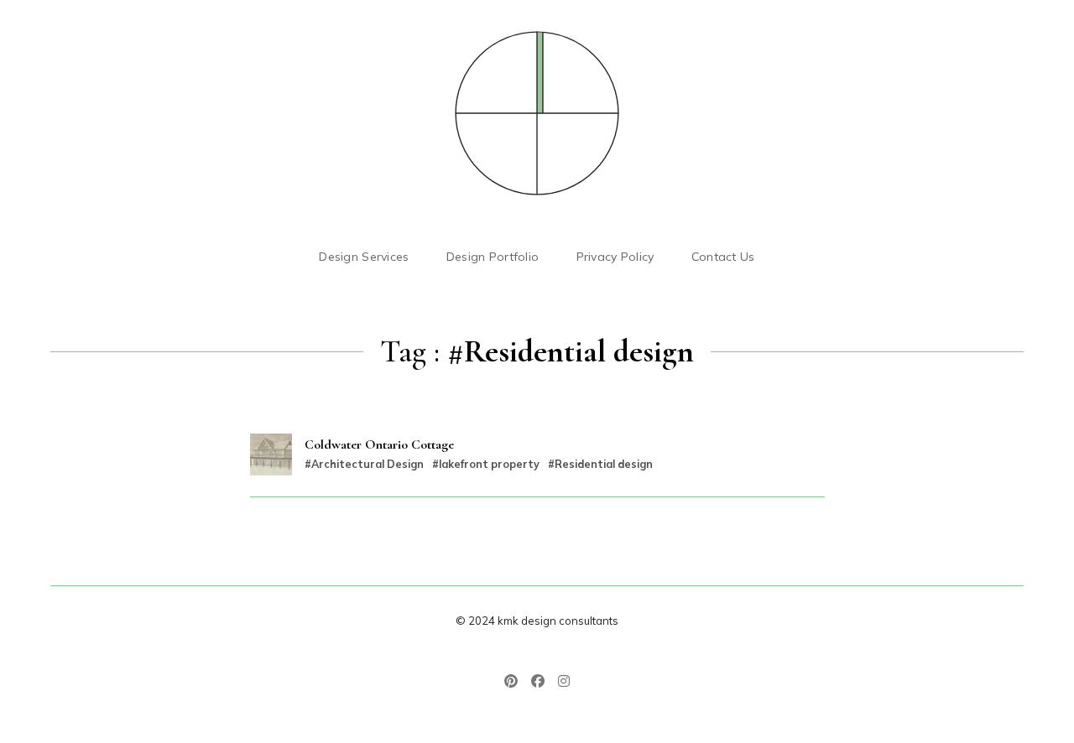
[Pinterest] (514, 682)
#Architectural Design (364, 463)
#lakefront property (486, 463)
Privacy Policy (615, 256)
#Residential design (600, 463)
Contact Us (723, 256)
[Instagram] (560, 682)
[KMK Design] (537, 113)
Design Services (364, 256)
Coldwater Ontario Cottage (379, 444)
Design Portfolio (492, 256)
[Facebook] (537, 682)
